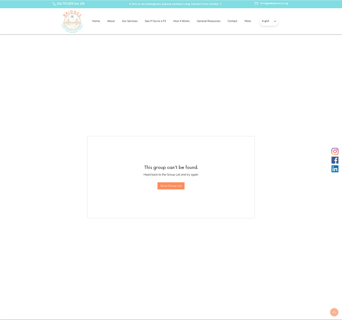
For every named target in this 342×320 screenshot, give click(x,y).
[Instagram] (334, 151)
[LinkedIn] (334, 168)
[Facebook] (334, 160)
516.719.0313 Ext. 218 (70, 4)
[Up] (334, 312)
